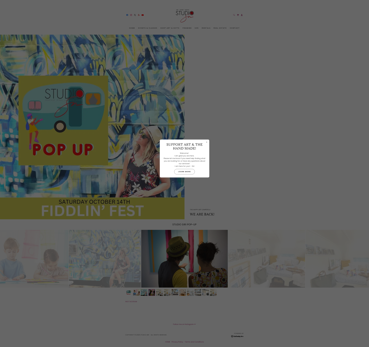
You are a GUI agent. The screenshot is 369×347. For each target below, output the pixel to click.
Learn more (184, 172)
